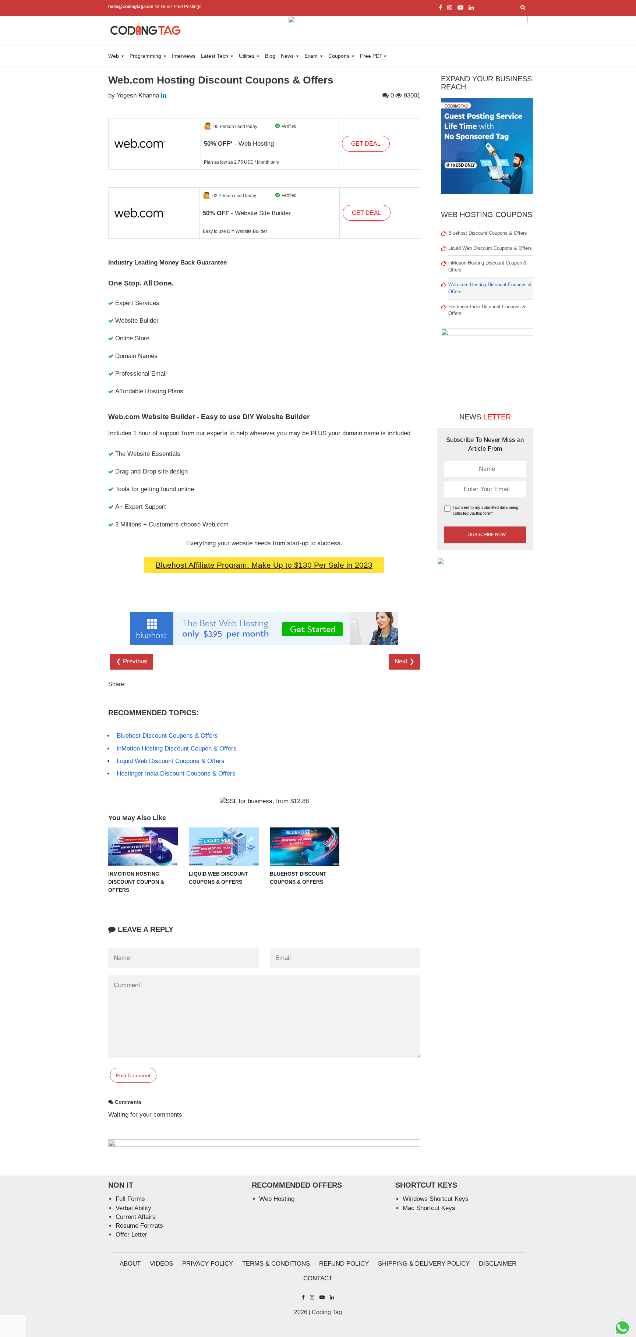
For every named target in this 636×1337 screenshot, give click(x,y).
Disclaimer (497, 1263)
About (130, 1263)
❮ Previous (131, 661)
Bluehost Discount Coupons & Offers (167, 735)
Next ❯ (404, 661)
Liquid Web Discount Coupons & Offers (171, 761)
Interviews (183, 56)
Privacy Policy (207, 1263)
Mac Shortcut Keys (429, 1208)
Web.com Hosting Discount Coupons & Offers (489, 288)
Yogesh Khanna (138, 95)
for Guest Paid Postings (154, 6)
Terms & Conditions (276, 1263)
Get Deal (366, 144)
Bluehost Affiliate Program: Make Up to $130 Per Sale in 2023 (264, 565)
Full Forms (130, 1198)
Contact (317, 1278)
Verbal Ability (133, 1208)
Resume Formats (139, 1225)
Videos (161, 1263)
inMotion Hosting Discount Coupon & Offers (177, 748)
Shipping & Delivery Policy (424, 1263)
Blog (270, 56)
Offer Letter (131, 1234)
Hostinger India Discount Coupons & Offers (176, 773)
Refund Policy (344, 1263)
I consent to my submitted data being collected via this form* (485, 510)
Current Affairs (136, 1216)
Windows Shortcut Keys (436, 1198)
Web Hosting (276, 1198)
